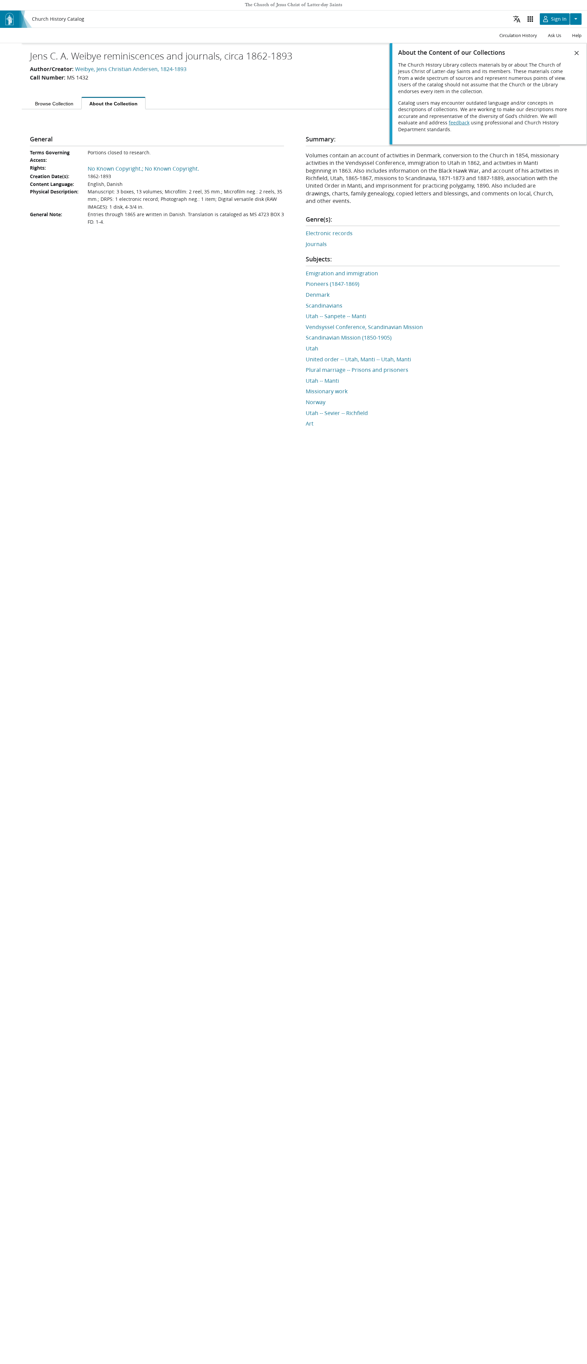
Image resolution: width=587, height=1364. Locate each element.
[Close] (577, 53)
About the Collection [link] (113, 103)
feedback (459, 122)
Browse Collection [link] (54, 103)
